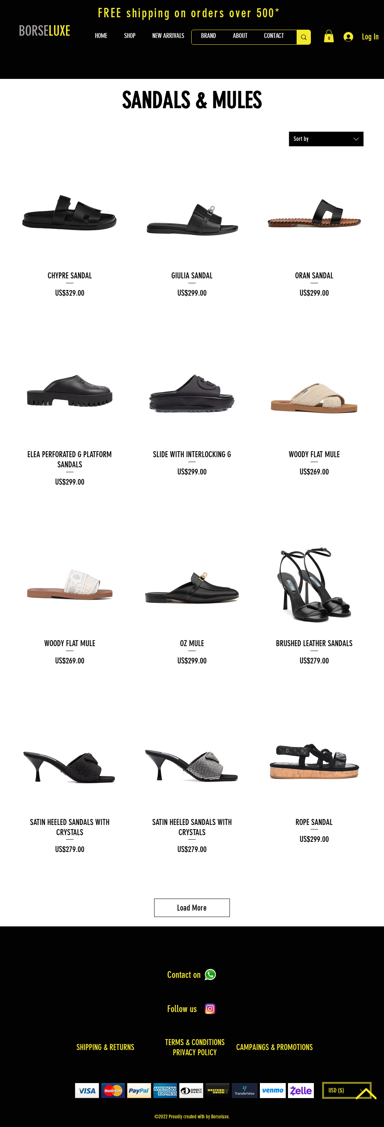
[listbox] (347, 1090)
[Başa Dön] (366, 1093)
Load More (192, 908)
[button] (329, 36)
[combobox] (326, 139)
